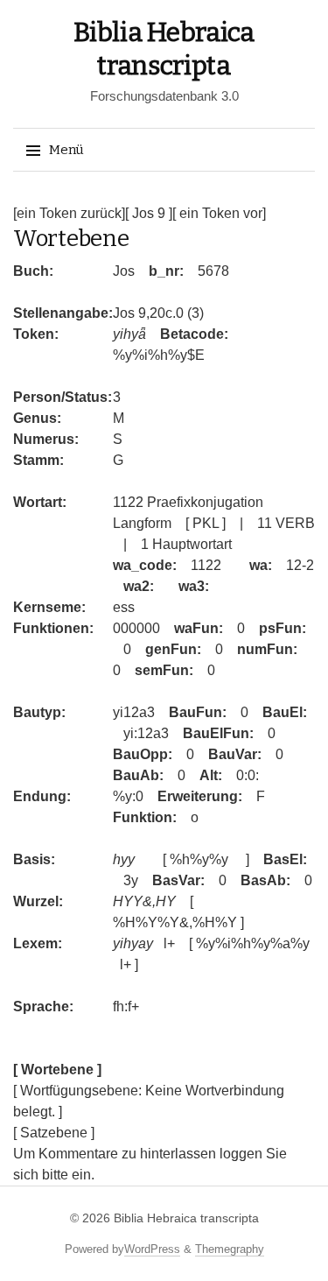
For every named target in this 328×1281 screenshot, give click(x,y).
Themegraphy (229, 1249)
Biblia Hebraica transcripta (186, 1218)
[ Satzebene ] (53, 1132)
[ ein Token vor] (219, 213)
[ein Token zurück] (69, 213)
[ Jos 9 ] (148, 213)
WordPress (152, 1249)
